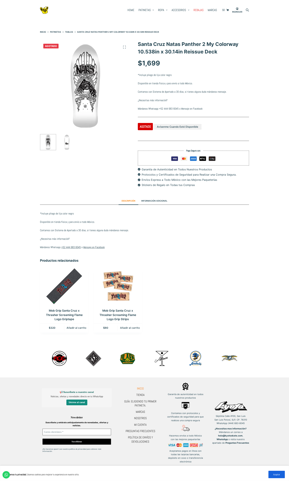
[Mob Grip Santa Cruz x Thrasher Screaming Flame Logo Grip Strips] (117, 286)
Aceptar (276, 474)
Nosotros (140, 418)
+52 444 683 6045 (169, 108)
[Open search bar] (247, 10)
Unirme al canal (77, 402)
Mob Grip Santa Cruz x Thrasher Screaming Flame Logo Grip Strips (118, 315)
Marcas (212, 10)
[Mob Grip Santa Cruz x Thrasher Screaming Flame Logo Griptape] (64, 286)
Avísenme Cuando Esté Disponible (177, 126)
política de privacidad (77, 449)
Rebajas (199, 10)
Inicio (140, 388)
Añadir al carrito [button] (76, 327)
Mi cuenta (140, 425)
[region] (144, 473)
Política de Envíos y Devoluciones (140, 439)
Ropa (161, 10)
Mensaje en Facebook (192, 108)
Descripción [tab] (128, 201)
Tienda (140, 395)
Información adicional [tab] (154, 201)
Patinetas (144, 10)
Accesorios (179, 10)
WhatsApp (222, 439)
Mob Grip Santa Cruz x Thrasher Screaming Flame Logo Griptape (64, 315)
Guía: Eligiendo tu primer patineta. (140, 403)
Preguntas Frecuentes (140, 431)
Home (130, 10)
